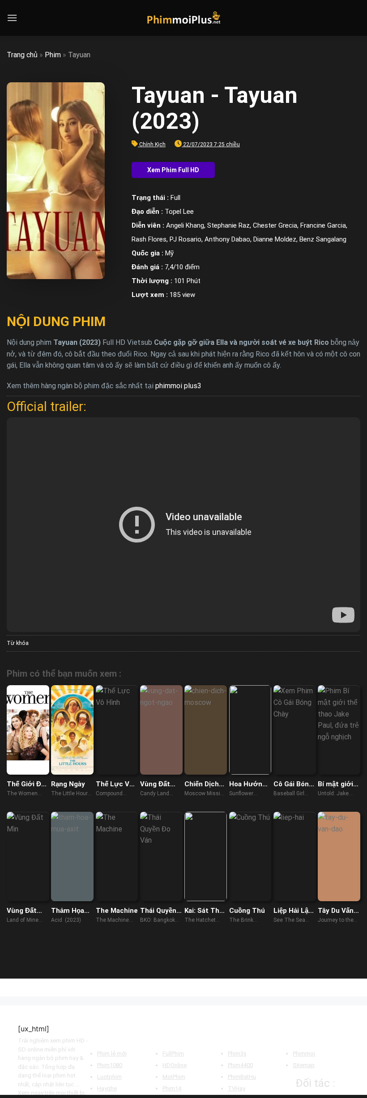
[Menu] (12, 18)
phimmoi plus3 (178, 386)
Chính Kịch (152, 144)
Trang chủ (22, 55)
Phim (53, 55)
